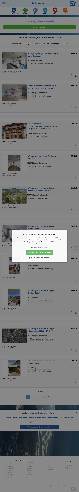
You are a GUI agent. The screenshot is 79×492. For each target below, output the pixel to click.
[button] (39, 247)
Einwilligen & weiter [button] (39, 252)
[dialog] (39, 246)
